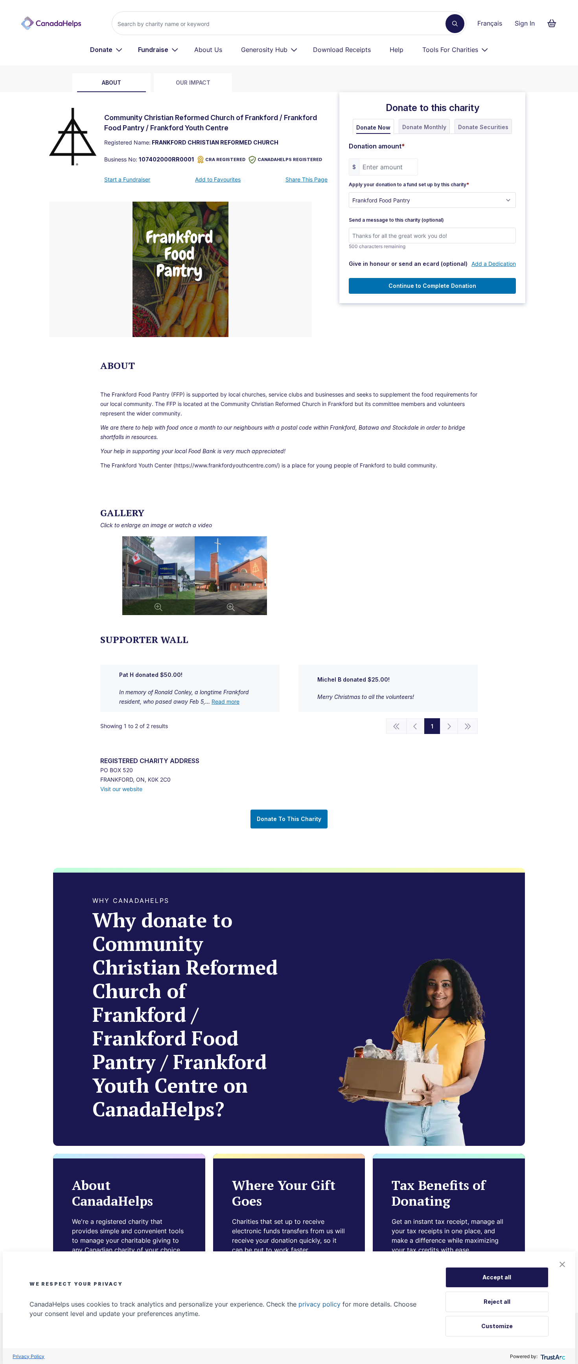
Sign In (525, 23)
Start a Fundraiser (127, 179)
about (111, 82)
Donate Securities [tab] (483, 127)
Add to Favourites (218, 179)
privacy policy (319, 1304)
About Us (208, 50)
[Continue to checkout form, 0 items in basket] (554, 23)
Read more (225, 701)
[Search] (454, 23)
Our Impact (193, 82)
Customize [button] (497, 1326)
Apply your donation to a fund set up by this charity (409, 184)
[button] (562, 1264)
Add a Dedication (493, 263)
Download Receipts (342, 50)
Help (396, 50)
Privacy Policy (28, 1356)
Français (489, 23)
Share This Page (306, 179)
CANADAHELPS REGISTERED (290, 159)
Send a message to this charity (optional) (396, 220)
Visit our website (121, 789)
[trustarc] (552, 1356)
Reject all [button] (497, 1301)
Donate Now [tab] (373, 127)
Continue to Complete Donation (432, 285)
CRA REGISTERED (225, 159)
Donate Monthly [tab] (424, 127)
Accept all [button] (496, 1277)
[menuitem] (106, 49)
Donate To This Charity (289, 818)
